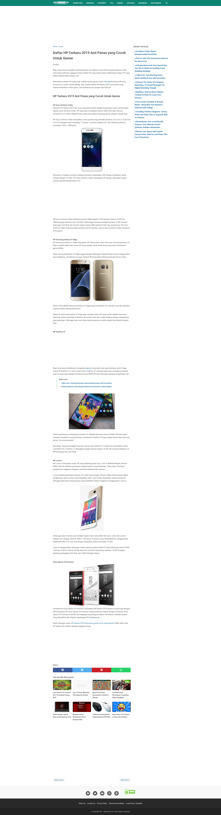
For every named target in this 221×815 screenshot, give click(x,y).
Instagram (156, 3)
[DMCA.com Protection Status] (129, 792)
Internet (102, 3)
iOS (111, 3)
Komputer (77, 3)
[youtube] (102, 793)
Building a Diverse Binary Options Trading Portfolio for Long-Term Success (149, 95)
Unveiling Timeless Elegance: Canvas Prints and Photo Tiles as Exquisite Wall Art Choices (151, 114)
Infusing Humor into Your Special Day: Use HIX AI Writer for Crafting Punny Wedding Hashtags (151, 68)
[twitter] (82, 670)
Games (120, 3)
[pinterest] (101, 670)
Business (143, 3)
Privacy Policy (102, 803)
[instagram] (109, 793)
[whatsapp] (121, 670)
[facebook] (62, 670)
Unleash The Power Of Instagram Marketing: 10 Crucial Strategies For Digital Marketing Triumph (150, 85)
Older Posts (125, 780)
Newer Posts (58, 780)
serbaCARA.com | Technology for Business (116, 811)
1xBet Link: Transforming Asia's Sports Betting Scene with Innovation (86, 383)
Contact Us (91, 803)
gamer (88, 368)
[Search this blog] (166, 3)
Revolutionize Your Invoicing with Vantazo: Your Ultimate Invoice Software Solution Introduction (149, 124)
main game (107, 81)
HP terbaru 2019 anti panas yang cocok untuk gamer (92, 623)
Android (90, 3)
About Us (82, 803)
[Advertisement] (110, 25)
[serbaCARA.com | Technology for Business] (61, 3)
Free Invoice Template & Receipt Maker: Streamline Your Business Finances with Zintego (149, 105)
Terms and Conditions (116, 803)
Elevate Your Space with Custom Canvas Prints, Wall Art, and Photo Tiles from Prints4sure (151, 134)
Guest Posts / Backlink (134, 803)
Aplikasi (131, 3)
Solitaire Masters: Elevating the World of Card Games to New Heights (86, 387)
